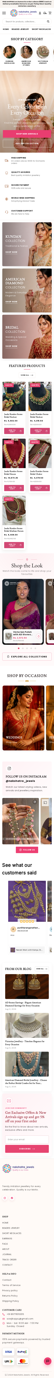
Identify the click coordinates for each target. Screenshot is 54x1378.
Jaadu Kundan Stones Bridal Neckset (13, 415)
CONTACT (7, 1264)
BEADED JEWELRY (20, 29)
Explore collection (27, 143)
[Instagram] (4, 1198)
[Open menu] (5, 13)
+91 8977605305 (15, 1314)
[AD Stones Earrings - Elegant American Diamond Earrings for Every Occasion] (27, 986)
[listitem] (9, 56)
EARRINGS (7, 1238)
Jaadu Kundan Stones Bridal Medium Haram (13, 529)
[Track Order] (45, 13)
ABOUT (5, 1249)
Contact (6, 1279)
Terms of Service (11, 1285)
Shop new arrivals (27, 133)
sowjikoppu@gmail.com (20, 1318)
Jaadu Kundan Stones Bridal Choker (39, 472)
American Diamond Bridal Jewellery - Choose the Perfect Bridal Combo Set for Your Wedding (26, 1083)
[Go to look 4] (31, 648)
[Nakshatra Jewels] (23, 13)
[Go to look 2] (23, 648)
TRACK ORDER (9, 1259)
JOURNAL (7, 1254)
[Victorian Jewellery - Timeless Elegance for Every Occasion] (27, 1025)
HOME (6, 29)
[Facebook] (12, 1198)
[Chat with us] (47, 1361)
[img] (27, 921)
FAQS (5, 1243)
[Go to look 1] (18, 648)
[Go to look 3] (27, 648)
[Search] (48, 21)
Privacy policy (10, 1290)
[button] (50, 13)
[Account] (40, 13)
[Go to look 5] (35, 648)
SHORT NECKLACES (41, 29)
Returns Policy (10, 1295)
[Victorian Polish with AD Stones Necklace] (8, 636)
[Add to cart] (38, 636)
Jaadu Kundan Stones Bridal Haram (13, 472)
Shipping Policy (10, 1301)
